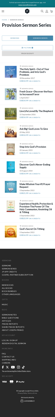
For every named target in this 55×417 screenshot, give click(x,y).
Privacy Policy (22, 393)
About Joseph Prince (13, 330)
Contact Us (8, 357)
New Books (8, 285)
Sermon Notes (9, 315)
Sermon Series (40, 38)
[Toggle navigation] (3, 11)
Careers (6, 363)
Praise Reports (10, 324)
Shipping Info (9, 360)
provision (26, 53)
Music (5, 304)
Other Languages (11, 294)
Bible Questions (10, 318)
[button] (47, 11)
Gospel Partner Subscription (17, 275)
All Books (7, 288)
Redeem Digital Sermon (14, 343)
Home (4, 20)
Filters (27, 48)
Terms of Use (32, 393)
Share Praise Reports (13, 327)
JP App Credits (9, 272)
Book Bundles (9, 291)
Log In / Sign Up (10, 340)
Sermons (14, 38)
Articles (6, 321)
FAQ (4, 354)
